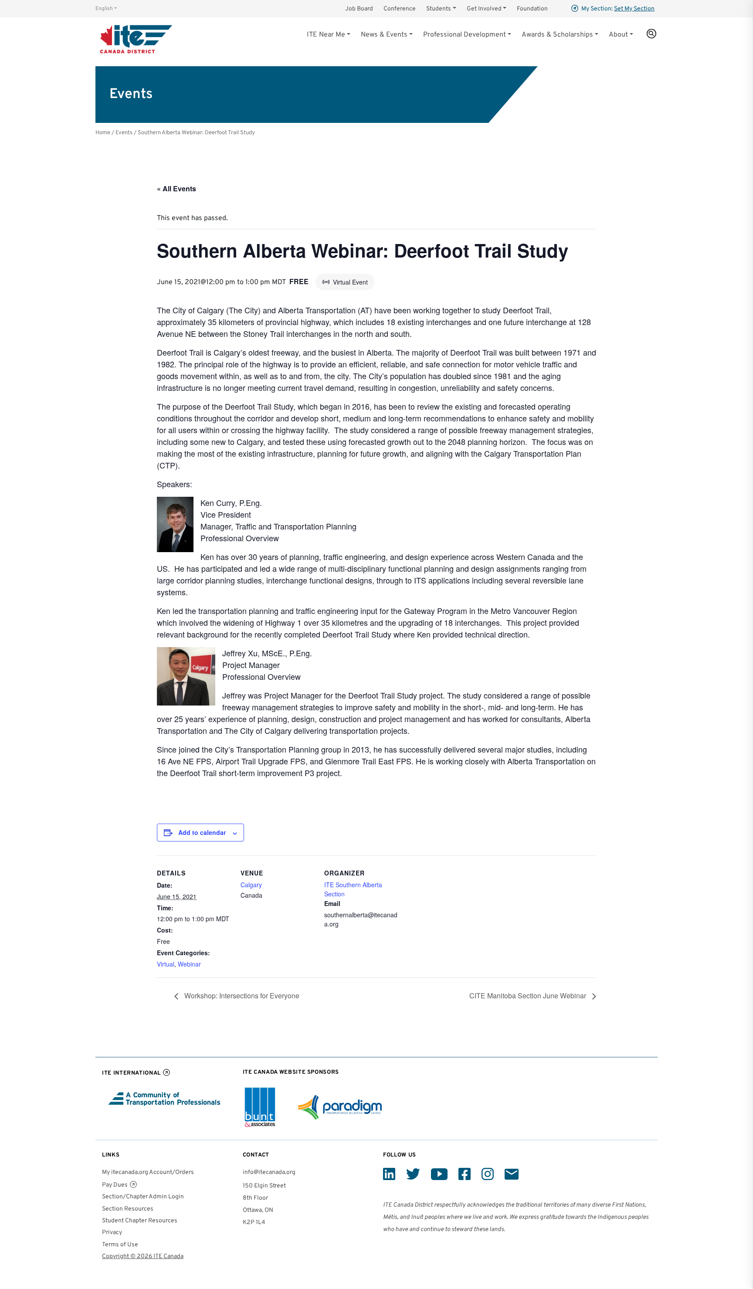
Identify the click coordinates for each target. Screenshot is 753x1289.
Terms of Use (120, 1245)
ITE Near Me (326, 34)
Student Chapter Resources (139, 1221)
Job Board (359, 9)
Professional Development (464, 34)
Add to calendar (202, 832)
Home (102, 133)
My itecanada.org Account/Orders (148, 1172)
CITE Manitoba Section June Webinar (528, 995)
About (618, 34)
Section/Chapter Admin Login (143, 1197)
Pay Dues (115, 1185)
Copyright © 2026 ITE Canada (142, 1256)
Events (123, 133)
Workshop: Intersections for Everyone (241, 995)
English (104, 8)
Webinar (189, 964)
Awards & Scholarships (557, 34)
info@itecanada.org (269, 1172)
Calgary (251, 884)
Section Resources (127, 1209)
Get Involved (484, 9)
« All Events (176, 188)
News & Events (384, 34)
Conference (399, 9)
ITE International (131, 1073)
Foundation (532, 9)
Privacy (112, 1232)
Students (438, 9)
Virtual (165, 964)
